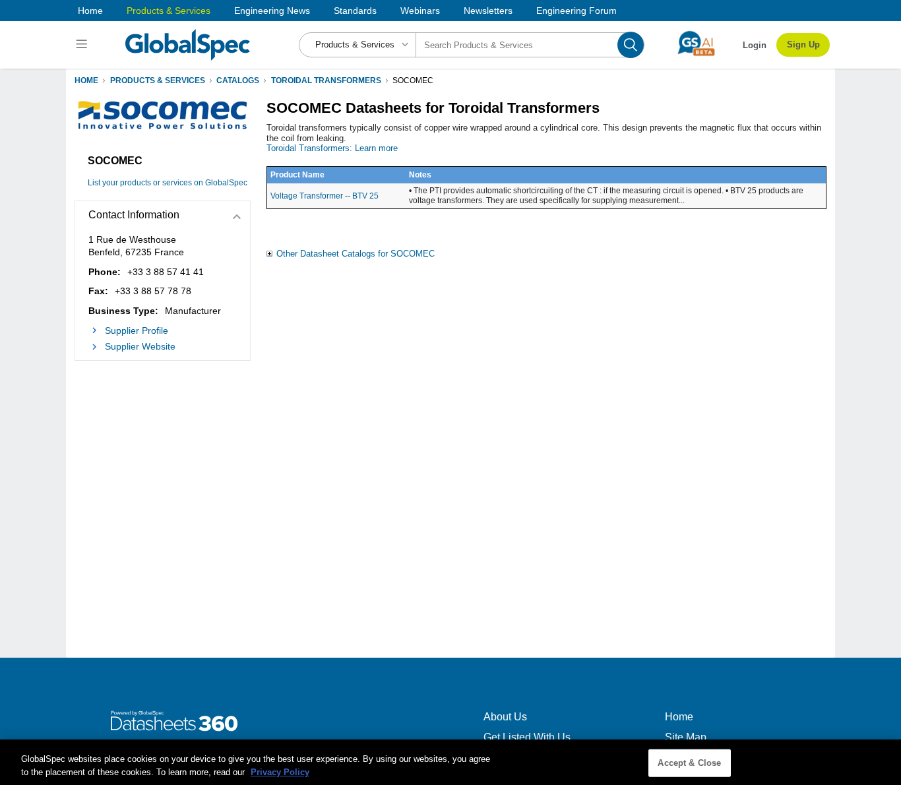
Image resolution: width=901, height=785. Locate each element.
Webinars (420, 10)
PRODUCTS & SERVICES (157, 80)
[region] (450, 762)
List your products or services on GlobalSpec (167, 182)
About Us (505, 716)
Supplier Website (140, 346)
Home (90, 10)
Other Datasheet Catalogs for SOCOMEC (355, 254)
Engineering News (272, 10)
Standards (355, 10)
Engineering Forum (576, 10)
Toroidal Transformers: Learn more (332, 148)
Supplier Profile (136, 330)
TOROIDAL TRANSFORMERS (326, 80)
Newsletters (488, 10)
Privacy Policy (280, 771)
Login (754, 45)
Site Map (685, 737)
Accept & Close (689, 763)
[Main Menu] (83, 45)
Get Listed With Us (527, 737)
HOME (86, 80)
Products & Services (168, 10)
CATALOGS (237, 80)
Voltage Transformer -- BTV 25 (324, 196)
